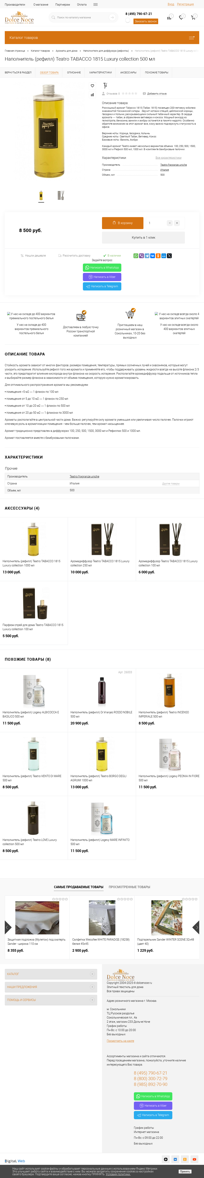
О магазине (40, 4)
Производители (15, 4)
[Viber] (141, 255)
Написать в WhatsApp (104, 267)
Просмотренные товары (129, 887)
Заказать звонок (146, 21)
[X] (169, 255)
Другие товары (171, 483)
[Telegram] (147, 255)
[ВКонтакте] (152, 255)
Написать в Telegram (104, 286)
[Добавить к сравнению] (92, 94)
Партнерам (62, 4)
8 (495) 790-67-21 (139, 14)
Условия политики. (118, 1174)
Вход (171, 4)
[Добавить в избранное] (92, 86)
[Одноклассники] (158, 255)
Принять (185, 1171)
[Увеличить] (51, 131)
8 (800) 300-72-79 (150, 1078)
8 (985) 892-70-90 (150, 1084)
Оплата (82, 4)
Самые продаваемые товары (78, 887)
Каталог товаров (24, 37)
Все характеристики (168, 157)
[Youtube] (194, 1159)
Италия (164, 169)
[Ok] (185, 1159)
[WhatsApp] (135, 255)
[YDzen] (166, 1159)
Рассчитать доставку (76, 255)
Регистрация (185, 4)
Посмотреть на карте (120, 1040)
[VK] (175, 1159)
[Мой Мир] (163, 255)
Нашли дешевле (35, 255)
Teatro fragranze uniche (173, 164)
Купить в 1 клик (143, 237)
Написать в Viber (105, 277)
